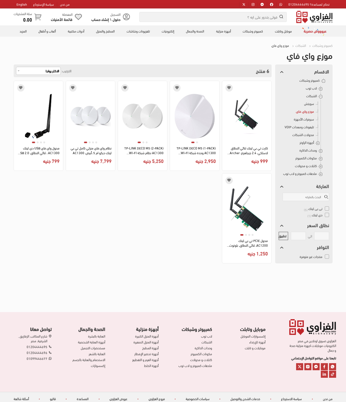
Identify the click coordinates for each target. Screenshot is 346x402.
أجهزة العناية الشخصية (91, 342)
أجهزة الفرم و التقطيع (145, 359)
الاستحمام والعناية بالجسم (88, 359)
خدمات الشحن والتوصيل (245, 398)
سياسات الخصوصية (197, 398)
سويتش (309, 103)
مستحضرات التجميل (93, 348)
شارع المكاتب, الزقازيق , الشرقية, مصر (32, 338)
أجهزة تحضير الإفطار (146, 353)
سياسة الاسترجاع (291, 398)
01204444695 (37, 346)
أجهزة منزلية (223, 31)
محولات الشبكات (303, 135)
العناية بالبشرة (96, 336)
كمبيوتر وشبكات (253, 31)
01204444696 (37, 352)
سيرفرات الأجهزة (304, 119)
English (21, 4)
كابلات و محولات (306, 166)
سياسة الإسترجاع (43, 4)
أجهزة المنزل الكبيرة (147, 336)
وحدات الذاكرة (308, 150)
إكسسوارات (98, 365)
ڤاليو (53, 398)
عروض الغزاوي (118, 398)
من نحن (65, 4)
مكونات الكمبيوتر (306, 158)
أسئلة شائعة (21, 398)
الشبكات (300, 45)
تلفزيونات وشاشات (138, 31)
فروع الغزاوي (157, 398)
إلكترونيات (168, 31)
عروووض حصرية (315, 30)
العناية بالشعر (97, 353)
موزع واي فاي (305, 111)
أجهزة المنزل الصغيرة (146, 342)
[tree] (304, 128)
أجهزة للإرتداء (257, 342)
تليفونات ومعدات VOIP (299, 127)
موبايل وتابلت (283, 31)
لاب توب (311, 88)
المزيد (23, 31)
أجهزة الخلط (151, 365)
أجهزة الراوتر (307, 142)
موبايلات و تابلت (255, 348)
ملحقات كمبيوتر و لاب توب (300, 173)
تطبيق (282, 235)
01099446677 (37, 358)
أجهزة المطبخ (150, 348)
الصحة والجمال (195, 31)
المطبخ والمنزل (105, 31)
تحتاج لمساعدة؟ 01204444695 (309, 4)
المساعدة (83, 398)
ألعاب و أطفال (47, 31)
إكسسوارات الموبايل (253, 336)
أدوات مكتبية (76, 31)
